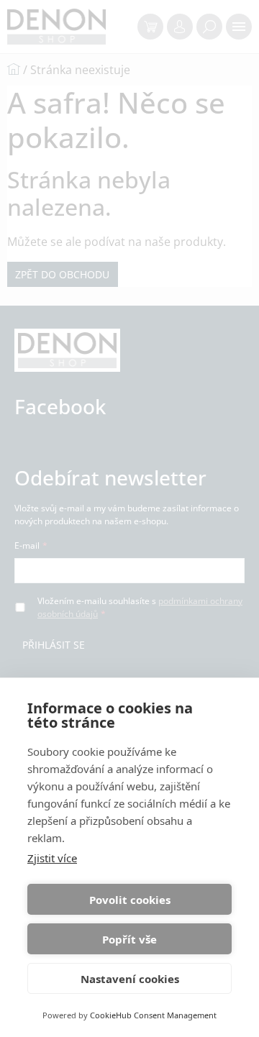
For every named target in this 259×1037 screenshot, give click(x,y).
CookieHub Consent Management (153, 1015)
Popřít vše (129, 939)
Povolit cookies (130, 899)
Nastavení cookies (130, 979)
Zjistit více (52, 858)
